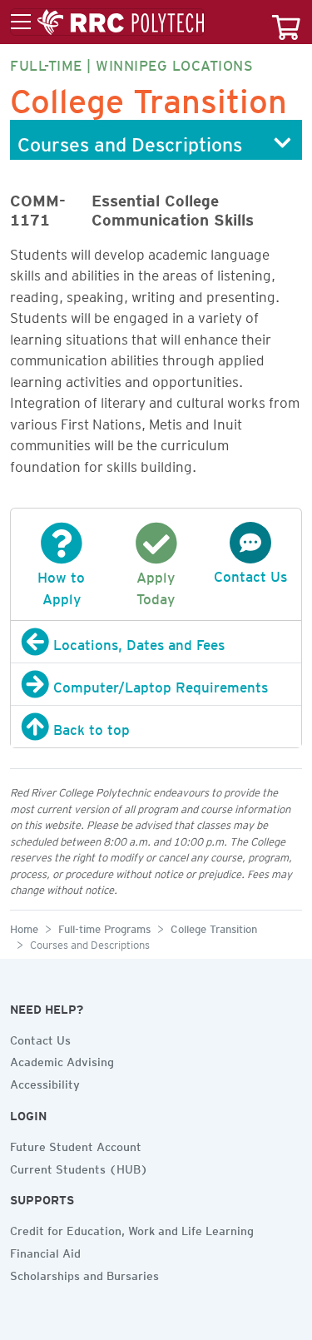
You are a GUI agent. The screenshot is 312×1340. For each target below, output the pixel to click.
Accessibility (45, 1082)
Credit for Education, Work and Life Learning (132, 1228)
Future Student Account (75, 1144)
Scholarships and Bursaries (84, 1273)
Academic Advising (62, 1059)
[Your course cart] (286, 22)
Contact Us (40, 1038)
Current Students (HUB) (79, 1167)
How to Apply (61, 585)
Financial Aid (45, 1251)
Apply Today (155, 585)
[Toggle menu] (107, 22)
